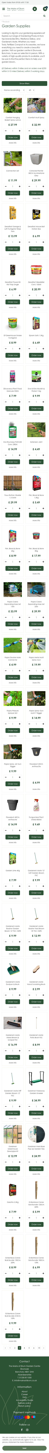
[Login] (35, 9)
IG (27, 1430)
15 (39, 1348)
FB (22, 1430)
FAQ (25, 1397)
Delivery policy (24, 1403)
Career (24, 1394)
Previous (5, 1348)
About (24, 1391)
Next (44, 1348)
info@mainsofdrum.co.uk (25, 1380)
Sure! (24, 1448)
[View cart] (45, 9)
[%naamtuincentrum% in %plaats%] (15, 9)
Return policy (24, 1406)
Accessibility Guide (24, 1400)
